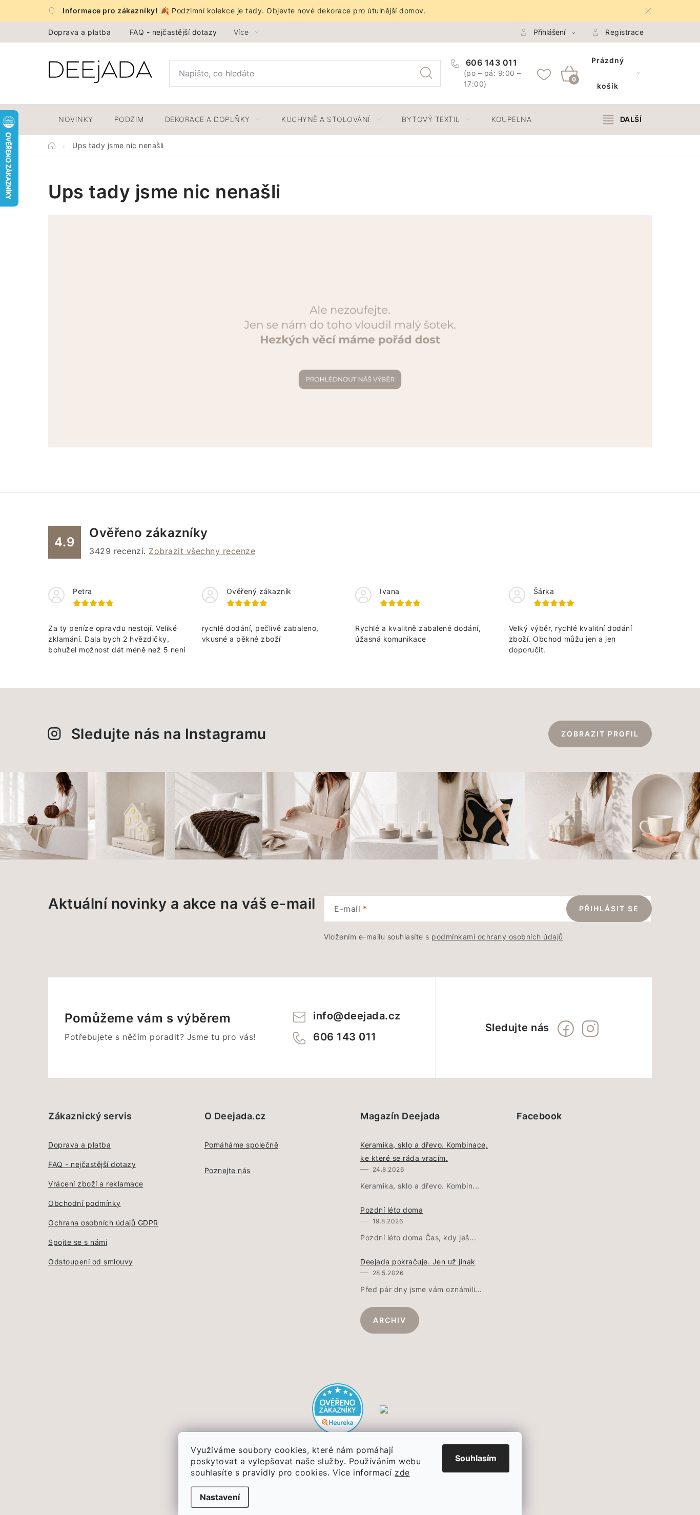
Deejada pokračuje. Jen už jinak (418, 1261)
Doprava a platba (79, 32)
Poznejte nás (227, 1170)
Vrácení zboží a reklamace (95, 1183)
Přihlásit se (609, 908)
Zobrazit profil (600, 733)
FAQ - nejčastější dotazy (173, 32)
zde (402, 1472)
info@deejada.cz (357, 1016)
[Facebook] (566, 1028)
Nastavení (220, 1497)
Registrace (624, 32)
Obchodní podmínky (84, 1203)
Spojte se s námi (77, 1242)
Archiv (389, 1320)
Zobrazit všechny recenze (202, 551)
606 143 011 (490, 62)
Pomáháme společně (241, 1144)
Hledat (426, 73)
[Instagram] (590, 1028)
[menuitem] (76, 119)
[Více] (622, 119)
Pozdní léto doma (391, 1209)
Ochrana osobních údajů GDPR (103, 1222)
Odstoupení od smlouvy (90, 1261)
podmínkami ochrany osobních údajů (497, 936)
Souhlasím (476, 1458)
